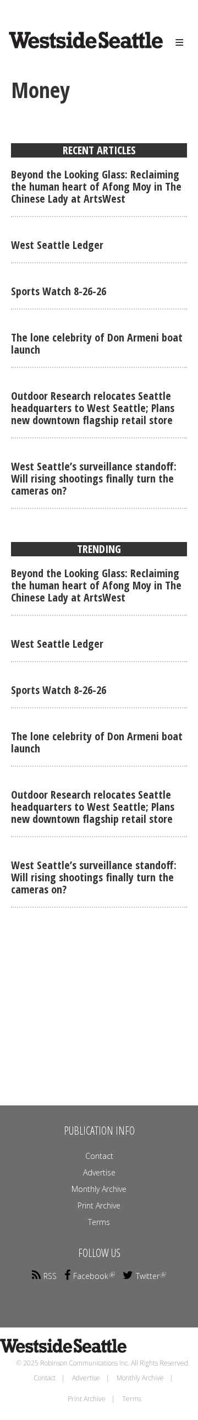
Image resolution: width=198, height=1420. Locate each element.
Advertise (99, 1172)
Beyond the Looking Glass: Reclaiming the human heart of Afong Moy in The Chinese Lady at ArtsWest (96, 186)
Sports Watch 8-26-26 (58, 291)
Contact (99, 1156)
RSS (50, 1276)
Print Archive (99, 1205)
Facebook (90, 1276)
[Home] (69, 50)
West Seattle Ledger (57, 244)
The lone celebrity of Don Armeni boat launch (97, 343)
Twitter (148, 1276)
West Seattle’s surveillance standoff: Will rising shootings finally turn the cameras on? (94, 478)
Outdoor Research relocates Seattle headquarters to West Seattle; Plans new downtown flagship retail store (92, 407)
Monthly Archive (99, 1189)
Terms (99, 1222)
